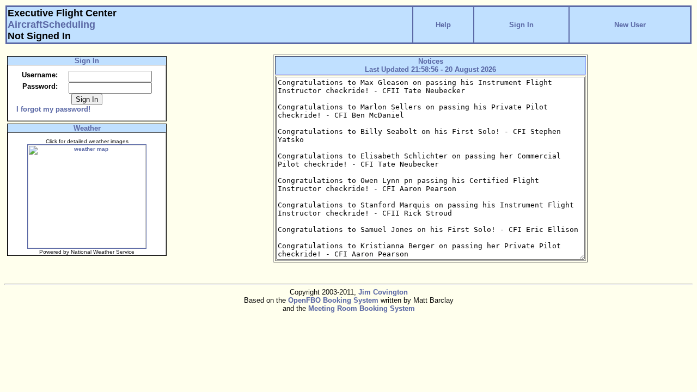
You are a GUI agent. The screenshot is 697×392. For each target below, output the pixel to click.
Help (443, 25)
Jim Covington (383, 292)
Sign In (521, 25)
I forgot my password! (53, 109)
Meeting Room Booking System (361, 308)
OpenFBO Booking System (333, 300)
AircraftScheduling (51, 24)
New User (630, 25)
